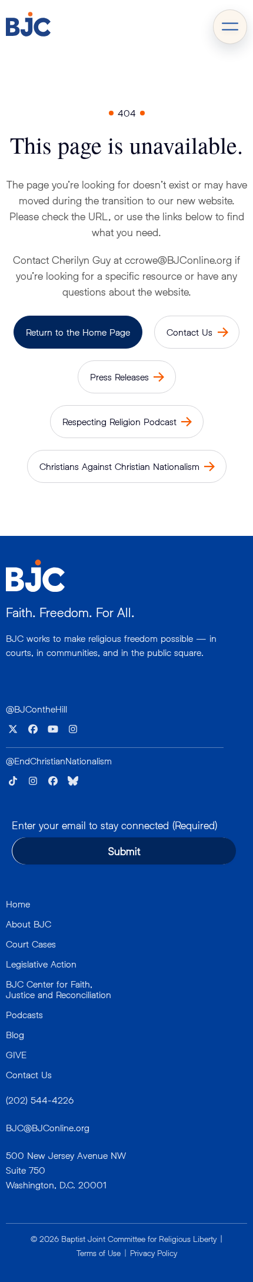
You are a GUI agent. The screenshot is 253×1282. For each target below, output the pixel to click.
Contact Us (189, 331)
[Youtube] (53, 729)
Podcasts (24, 1014)
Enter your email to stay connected (114, 825)
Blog (15, 1034)
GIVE (16, 1054)
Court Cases (31, 943)
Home (18, 903)
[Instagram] (73, 729)
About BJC (28, 923)
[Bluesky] (73, 781)
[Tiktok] (13, 781)
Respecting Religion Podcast (119, 421)
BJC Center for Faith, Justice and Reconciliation (58, 989)
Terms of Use (98, 1253)
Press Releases (119, 376)
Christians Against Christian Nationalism (119, 466)
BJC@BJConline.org (47, 1127)
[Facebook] (33, 729)
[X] (13, 729)
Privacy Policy (153, 1253)
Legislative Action (41, 963)
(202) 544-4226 (40, 1099)
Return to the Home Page (78, 331)
